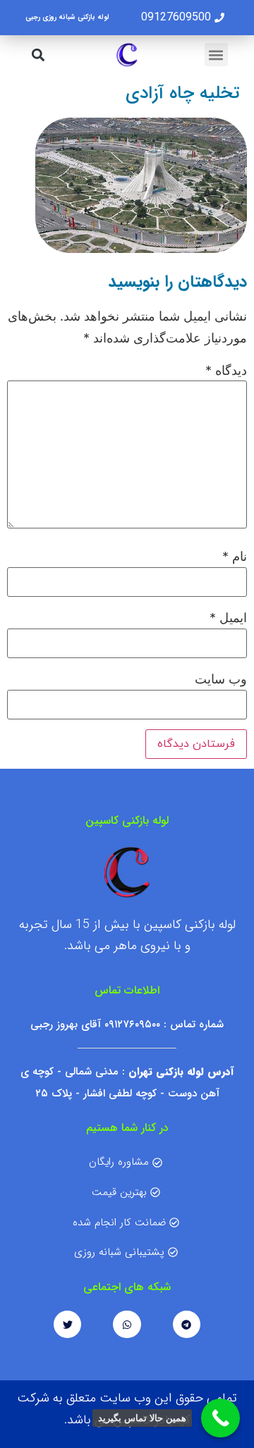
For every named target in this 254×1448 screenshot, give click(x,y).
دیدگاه (226, 370)
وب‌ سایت (221, 679)
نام (234, 556)
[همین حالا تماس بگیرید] (220, 1418)
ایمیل (228, 618)
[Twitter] (67, 1324)
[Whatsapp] (126, 1324)
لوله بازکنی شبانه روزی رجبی (67, 17)
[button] (216, 54)
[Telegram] (186, 1324)
